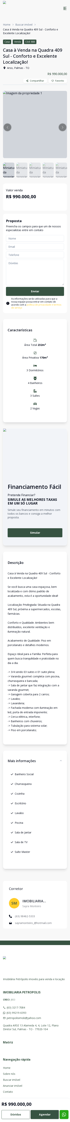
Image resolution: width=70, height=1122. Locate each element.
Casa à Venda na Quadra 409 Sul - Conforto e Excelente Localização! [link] (30, 31)
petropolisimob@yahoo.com (24, 1018)
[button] (7, 127)
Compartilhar (37, 80)
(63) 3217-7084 (16, 1007)
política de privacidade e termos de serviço (36, 306)
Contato (8, 1091)
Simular (35, 532)
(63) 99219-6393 (16, 1012)
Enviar (35, 291)
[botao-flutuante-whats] (64, 1114)
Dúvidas (15, 1114)
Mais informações (22, 761)
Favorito (59, 80)
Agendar (45, 1114)
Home (6, 24)
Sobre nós (9, 1074)
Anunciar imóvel (12, 1085)
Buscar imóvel (23, 24)
